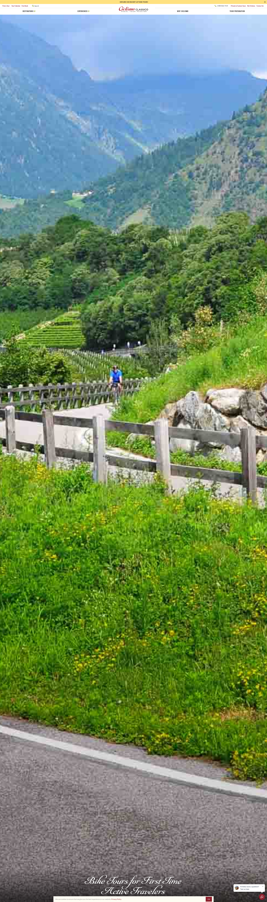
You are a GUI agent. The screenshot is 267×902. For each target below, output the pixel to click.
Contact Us (260, 6)
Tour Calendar (15, 6)
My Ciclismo (251, 6)
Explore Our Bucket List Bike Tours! (134, 2)
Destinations (28, 11)
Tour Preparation (237, 11)
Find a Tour (6, 6)
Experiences (82, 11)
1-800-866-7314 (222, 6)
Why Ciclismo (182, 11)
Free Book (25, 6)
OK (209, 899)
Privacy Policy (116, 899)
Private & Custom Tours (238, 6)
